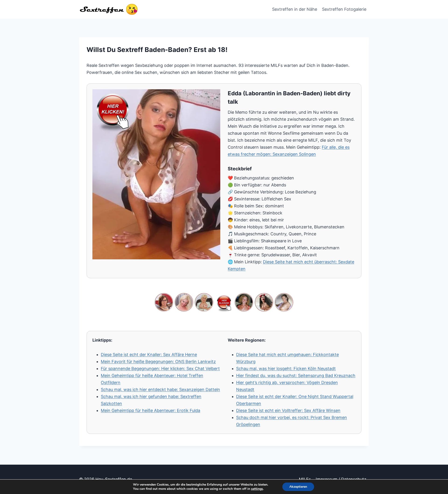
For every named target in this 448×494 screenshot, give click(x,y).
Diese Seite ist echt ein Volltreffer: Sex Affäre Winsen (288, 410)
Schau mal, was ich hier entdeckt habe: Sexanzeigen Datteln (160, 389)
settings (257, 489)
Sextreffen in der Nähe (294, 9)
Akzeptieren (298, 486)
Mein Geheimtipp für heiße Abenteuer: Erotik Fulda (150, 410)
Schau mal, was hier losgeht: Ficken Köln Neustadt (286, 368)
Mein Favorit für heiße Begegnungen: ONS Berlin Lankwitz (158, 361)
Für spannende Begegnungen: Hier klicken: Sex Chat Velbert (160, 368)
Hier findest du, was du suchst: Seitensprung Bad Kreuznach (295, 375)
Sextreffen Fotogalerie (344, 9)
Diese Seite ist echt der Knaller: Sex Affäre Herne (149, 354)
